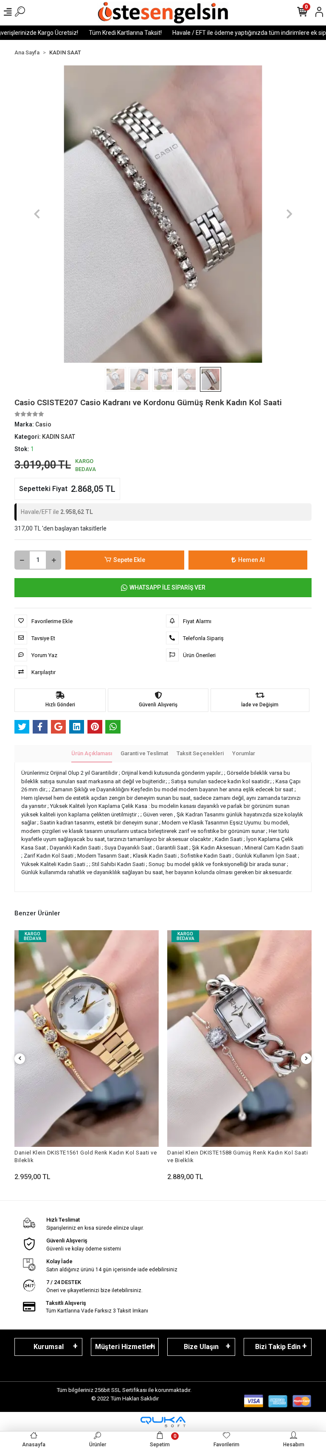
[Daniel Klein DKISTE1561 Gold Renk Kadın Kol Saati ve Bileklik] (86, 1038)
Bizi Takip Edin (278, 1347)
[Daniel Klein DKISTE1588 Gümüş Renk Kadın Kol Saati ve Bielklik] (239, 1038)
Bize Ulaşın (201, 1347)
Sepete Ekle (129, 559)
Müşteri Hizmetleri (125, 1347)
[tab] (91, 754)
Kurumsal (49, 1347)
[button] (36, 214)
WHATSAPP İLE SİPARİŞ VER (167, 587)
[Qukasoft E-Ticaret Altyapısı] (163, 1422)
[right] (306, 1059)
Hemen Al (251, 559)
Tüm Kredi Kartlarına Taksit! (95, 32)
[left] (20, 1059)
